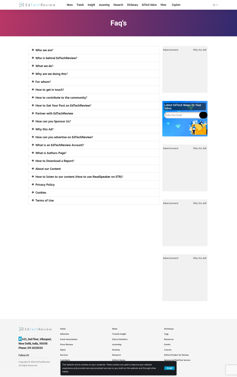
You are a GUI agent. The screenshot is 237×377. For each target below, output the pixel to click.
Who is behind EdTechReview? (56, 58)
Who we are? (44, 50)
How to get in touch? (49, 89)
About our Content (48, 168)
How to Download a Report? (54, 161)
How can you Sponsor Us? (53, 121)
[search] (207, 5)
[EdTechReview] (37, 5)
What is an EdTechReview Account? (59, 145)
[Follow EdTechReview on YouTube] (42, 355)
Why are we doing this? (51, 74)
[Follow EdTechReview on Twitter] (38, 355)
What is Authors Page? (50, 153)
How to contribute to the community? (61, 97)
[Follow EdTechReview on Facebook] (34, 355)
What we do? (44, 66)
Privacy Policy (45, 184)
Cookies (40, 192)
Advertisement (170, 49)
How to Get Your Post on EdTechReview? (63, 105)
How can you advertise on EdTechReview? (64, 137)
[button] (93, 50)
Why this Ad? (44, 129)
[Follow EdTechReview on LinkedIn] (49, 355)
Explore (176, 4)
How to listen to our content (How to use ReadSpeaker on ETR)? (79, 176)
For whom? (43, 81)
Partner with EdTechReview (54, 113)
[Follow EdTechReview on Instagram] (46, 355)
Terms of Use (44, 200)
